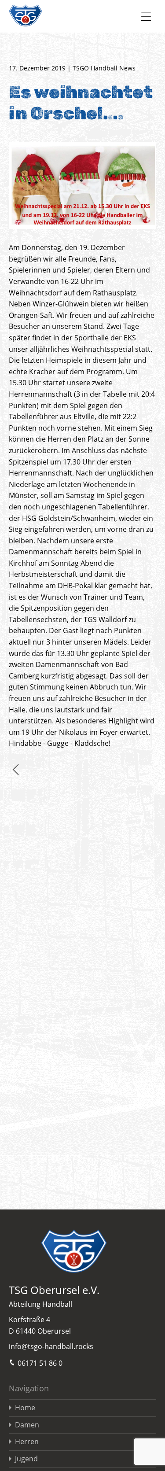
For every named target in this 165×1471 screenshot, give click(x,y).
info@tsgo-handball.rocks (51, 1346)
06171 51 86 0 (40, 1363)
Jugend (26, 1459)
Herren (27, 1441)
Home (25, 1407)
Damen (27, 1425)
